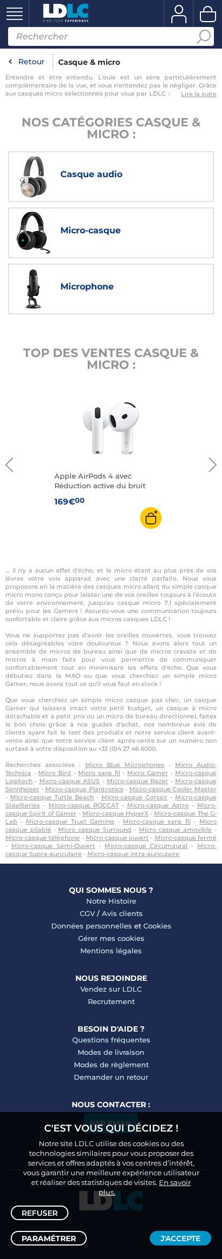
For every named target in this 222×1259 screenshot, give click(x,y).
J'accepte (180, 1238)
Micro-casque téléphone (42, 837)
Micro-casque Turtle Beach (52, 797)
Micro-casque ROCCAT (83, 805)
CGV (87, 913)
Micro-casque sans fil (156, 821)
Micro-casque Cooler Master (173, 789)
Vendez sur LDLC (111, 989)
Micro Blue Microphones (124, 765)
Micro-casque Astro (158, 805)
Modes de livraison (111, 1052)
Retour (31, 61)
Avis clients (122, 913)
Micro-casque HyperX (115, 813)
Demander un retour (111, 1077)
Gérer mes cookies (111, 938)
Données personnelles (91, 925)
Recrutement (111, 1001)
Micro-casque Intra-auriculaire (133, 854)
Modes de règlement (111, 1064)
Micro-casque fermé (186, 837)
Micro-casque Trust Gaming (70, 821)
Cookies (157, 925)
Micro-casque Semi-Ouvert (53, 846)
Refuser (40, 1213)
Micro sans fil (99, 773)
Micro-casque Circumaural (146, 846)
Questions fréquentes (111, 1039)
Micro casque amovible (175, 829)
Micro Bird (54, 773)
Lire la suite (199, 94)
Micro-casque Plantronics (84, 789)
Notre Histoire (111, 901)
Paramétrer (49, 1238)
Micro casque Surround (94, 829)
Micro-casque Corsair (134, 797)
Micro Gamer (147, 773)
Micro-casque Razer (137, 781)
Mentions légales (111, 950)
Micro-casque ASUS (69, 781)
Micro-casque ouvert (117, 837)
